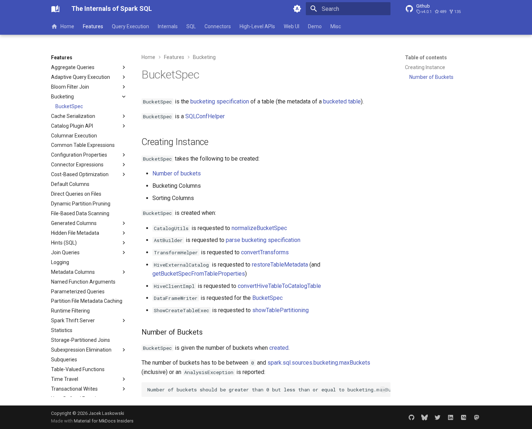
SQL (191, 26)
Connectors (217, 26)
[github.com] (411, 417)
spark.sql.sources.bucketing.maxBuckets (318, 362)
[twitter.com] (437, 417)
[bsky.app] (424, 417)
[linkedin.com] (450, 417)
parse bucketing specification (263, 240)
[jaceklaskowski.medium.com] (463, 417)
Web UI (291, 26)
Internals (168, 26)
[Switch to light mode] (297, 8)
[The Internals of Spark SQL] (55, 8)
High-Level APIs (257, 26)
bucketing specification (219, 101)
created (278, 347)
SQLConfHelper (205, 116)
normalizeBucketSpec (259, 228)
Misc (335, 26)
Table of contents (426, 57)
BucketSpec (267, 297)
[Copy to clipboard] (383, 389)
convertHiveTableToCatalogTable (279, 286)
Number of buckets (176, 173)
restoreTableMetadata (280, 264)
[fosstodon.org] (476, 417)
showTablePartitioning (280, 310)
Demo (315, 26)
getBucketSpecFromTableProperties (198, 273)
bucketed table (342, 101)
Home (67, 26)
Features (93, 26)
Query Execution (130, 26)
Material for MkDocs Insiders (104, 421)
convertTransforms (265, 252)
